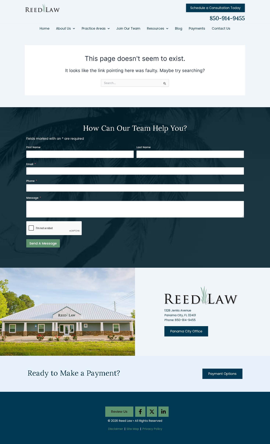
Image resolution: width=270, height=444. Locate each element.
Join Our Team (128, 28)
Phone (30, 181)
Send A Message (43, 243)
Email (29, 164)
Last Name (143, 147)
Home (44, 28)
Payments (197, 28)
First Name (33, 147)
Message (32, 198)
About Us (63, 28)
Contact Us (221, 28)
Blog (178, 28)
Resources (155, 28)
